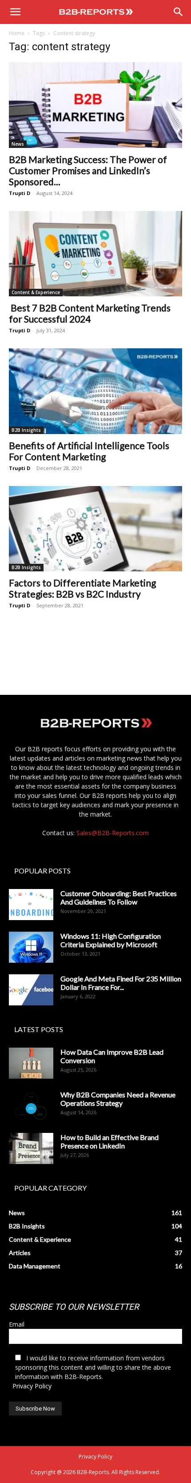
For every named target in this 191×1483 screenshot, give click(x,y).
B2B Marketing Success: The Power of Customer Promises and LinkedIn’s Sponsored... (88, 170)
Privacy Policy (32, 1386)
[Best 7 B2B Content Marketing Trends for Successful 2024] (95, 254)
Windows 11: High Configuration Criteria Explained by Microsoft (110, 940)
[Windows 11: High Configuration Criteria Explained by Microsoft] (31, 947)
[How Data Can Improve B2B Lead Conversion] (31, 1063)
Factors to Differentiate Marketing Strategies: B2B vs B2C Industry (82, 588)
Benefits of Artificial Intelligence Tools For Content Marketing (89, 451)
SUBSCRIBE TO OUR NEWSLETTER (74, 1307)
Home (16, 33)
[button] (15, 12)
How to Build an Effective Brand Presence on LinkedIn (109, 1141)
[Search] (178, 12)
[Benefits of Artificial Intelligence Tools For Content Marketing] (95, 391)
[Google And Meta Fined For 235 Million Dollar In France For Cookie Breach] (31, 989)
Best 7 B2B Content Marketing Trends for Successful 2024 (90, 313)
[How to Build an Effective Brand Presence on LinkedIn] (31, 1148)
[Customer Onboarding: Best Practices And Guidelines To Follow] (31, 904)
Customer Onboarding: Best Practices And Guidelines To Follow (118, 897)
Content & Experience (36, 292)
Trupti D (19, 193)
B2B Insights (26, 430)
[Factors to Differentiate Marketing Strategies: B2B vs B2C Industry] (95, 529)
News (18, 144)
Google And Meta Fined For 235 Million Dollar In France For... (120, 982)
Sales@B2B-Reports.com (112, 833)
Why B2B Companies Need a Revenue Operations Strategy (117, 1098)
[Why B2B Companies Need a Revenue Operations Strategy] (31, 1105)
